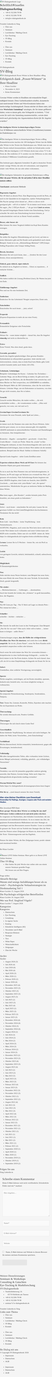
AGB (7, 1361)
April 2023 (9, 1079)
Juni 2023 (9, 1073)
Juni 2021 (9, 1137)
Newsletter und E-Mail (13, 930)
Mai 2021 (9, 1140)
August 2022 (10, 1102)
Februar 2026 (10, 979)
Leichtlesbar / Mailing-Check (16, 33)
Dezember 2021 (11, 1125)
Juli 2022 (8, 1105)
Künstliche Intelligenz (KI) (15, 927)
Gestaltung (9, 918)
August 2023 (10, 1067)
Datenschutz (10, 912)
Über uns (8, 27)
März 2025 (9, 1011)
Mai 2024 (9, 1041)
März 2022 (9, 1117)
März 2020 (9, 1155)
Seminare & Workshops (13, 1278)
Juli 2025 (8, 1000)
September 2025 (11, 994)
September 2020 (11, 1149)
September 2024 (11, 1029)
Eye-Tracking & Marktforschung (17, 1285)
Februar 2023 (10, 1084)
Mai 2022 (9, 1111)
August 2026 (10, 962)
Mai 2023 (9, 1076)
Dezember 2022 (11, 1090)
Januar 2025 (10, 1017)
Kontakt (8, 41)
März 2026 (9, 976)
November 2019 (11, 1158)
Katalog (8, 924)
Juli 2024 (8, 1035)
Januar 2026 (10, 982)
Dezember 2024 (11, 1020)
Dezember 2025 (11, 985)
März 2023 (9, 1082)
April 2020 (9, 1152)
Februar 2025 (10, 1014)
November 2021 (11, 1128)
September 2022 (11, 1099)
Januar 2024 (10, 1052)
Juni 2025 (9, 1003)
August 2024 (10, 1032)
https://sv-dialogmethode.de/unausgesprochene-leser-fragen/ (27, 786)
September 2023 (11, 1064)
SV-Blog (8, 38)
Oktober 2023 (10, 1061)
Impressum (9, 1356)
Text (7, 939)
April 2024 (9, 1044)
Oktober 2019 (10, 1161)
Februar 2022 (10, 1120)
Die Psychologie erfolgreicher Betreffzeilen (21, 894)
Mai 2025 (9, 1006)
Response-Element (12, 933)
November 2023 (11, 1058)
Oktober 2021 (10, 1131)
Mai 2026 (9, 970)
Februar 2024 (10, 1049)
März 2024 (9, 1046)
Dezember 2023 (11, 1055)
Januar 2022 (10, 1123)
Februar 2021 (10, 1146)
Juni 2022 (9, 1108)
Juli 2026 (8, 965)
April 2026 (9, 973)
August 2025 (10, 997)
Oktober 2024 (10, 1026)
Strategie (8, 936)
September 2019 (11, 1163)
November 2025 (11, 988)
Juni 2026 (9, 967)
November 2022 (11, 1093)
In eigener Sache (11, 921)
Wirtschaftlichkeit (12, 944)
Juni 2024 (9, 1038)
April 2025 (9, 1008)
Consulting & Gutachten (13, 1282)
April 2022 (9, 1114)
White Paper (10, 941)
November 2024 (11, 1023)
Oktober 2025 (10, 991)
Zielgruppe (9, 947)
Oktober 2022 (10, 1096)
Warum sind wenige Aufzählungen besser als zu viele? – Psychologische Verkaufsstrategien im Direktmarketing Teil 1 (23, 885)
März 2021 (9, 1143)
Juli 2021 (8, 1134)
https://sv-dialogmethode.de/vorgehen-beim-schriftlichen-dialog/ (24, 536)
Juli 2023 (8, 1070)
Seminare (8, 30)
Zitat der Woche (11, 950)
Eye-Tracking (10, 36)
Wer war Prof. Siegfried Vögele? (16, 900)
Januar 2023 (10, 1087)
